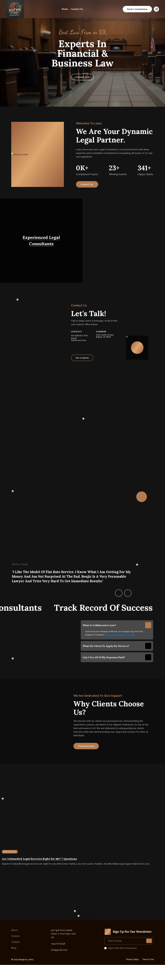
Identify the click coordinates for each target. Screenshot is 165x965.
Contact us (77, 9)
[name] (137, 9)
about (14, 930)
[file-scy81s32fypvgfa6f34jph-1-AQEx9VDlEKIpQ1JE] (15, 9)
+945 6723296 (58, 943)
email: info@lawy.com (78, 339)
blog (13, 948)
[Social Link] (72, 347)
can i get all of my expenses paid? (104, 657)
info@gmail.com (59, 950)
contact (15, 942)
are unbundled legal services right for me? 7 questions (39, 858)
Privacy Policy (132, 959)
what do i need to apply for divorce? (106, 645)
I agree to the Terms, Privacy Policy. (122, 948)
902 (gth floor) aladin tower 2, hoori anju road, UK (63, 934)
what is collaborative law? (99, 625)
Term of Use (148, 959)
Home (65, 9)
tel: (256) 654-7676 (79, 336)
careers (15, 936)
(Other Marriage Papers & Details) (120, 635)
